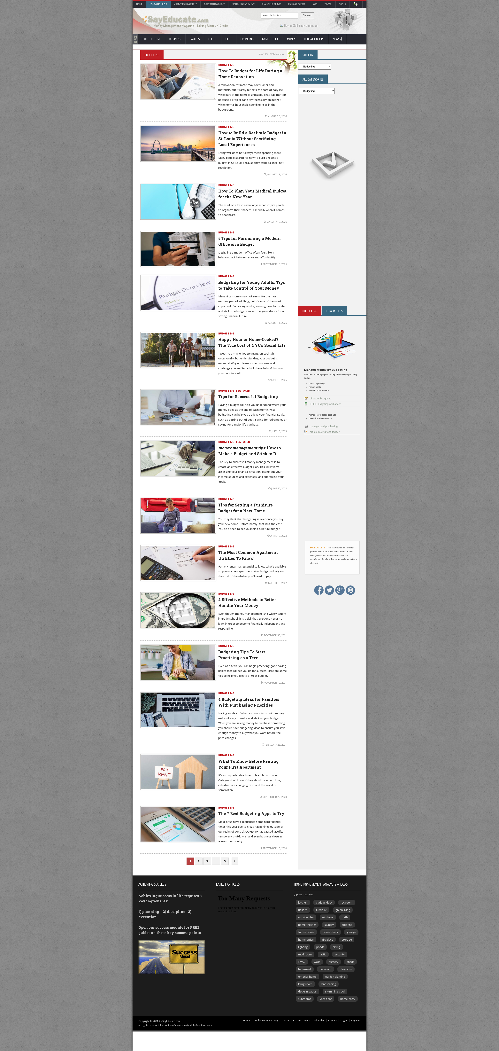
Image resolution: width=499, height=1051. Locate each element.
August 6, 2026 (277, 116)
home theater (307, 925)
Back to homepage (270, 54)
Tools (342, 4)
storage (347, 939)
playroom (346, 969)
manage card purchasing (324, 426)
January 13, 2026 (277, 222)
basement (304, 969)
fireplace (327, 939)
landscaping (328, 984)
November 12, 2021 (275, 682)
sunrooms (304, 999)
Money (291, 39)
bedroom (325, 969)
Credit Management (185, 4)
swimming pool (335, 991)
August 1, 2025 (277, 323)
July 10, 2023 (279, 431)
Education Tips (314, 39)
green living (342, 910)
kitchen (302, 902)
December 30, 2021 (275, 635)
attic (323, 954)
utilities (302, 910)
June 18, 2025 (279, 380)
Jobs (315, 4)
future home (306, 932)
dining (336, 947)
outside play (306, 917)
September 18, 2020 (275, 848)
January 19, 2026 (277, 174)
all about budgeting (320, 398)
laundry (329, 925)
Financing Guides (271, 4)
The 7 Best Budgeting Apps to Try (251, 813)
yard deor (326, 999)
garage (351, 932)
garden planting (335, 976)
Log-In (344, 1020)
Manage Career (296, 4)
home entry (347, 999)
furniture (321, 910)
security (340, 954)
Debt (229, 39)
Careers (195, 39)
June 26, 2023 (279, 488)
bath (345, 917)
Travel (328, 4)
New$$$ (337, 39)
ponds (320, 947)
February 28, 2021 (276, 744)
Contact (332, 1020)
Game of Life (270, 39)
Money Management (243, 4)
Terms (285, 1020)
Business (175, 39)
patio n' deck (324, 902)
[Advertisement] (332, 240)
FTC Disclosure (301, 1020)
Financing (247, 39)
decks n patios (307, 991)
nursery (333, 962)
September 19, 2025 (275, 264)
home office (306, 939)
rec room (346, 902)
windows (327, 917)
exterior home (307, 976)
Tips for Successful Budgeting (248, 396)
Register (356, 1020)
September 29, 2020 (275, 797)
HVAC (301, 962)
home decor (330, 932)
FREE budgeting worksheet (325, 404)
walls (317, 962)
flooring (347, 925)
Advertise (319, 1020)
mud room (305, 954)
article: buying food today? (325, 431)
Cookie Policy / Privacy (266, 1020)
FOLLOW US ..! (317, 547)
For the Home (152, 39)
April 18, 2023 (278, 535)
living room (305, 984)
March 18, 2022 (277, 583)
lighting (303, 947)
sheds (350, 962)
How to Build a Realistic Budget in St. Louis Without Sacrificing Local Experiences (252, 138)
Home (139, 4)
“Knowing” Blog (158, 4)
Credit (212, 39)
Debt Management (214, 4)
